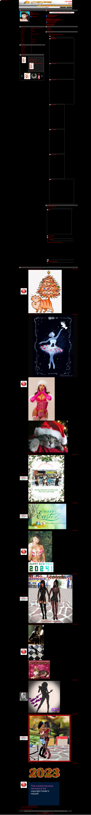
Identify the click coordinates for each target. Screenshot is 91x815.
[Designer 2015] (57, 128)
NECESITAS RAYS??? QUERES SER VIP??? (54, 20)
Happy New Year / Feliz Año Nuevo (52, 19)
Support (66, 5)
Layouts (50, 34)
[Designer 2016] (57, 153)
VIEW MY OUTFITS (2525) (52, 15)
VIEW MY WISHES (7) (51, 16)
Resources (52, 811)
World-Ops (47, 811)
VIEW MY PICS (34, 16)
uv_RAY (34, 59)
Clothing (59, 5)
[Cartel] (59, 233)
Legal (66, 811)
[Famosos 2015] (57, 178)
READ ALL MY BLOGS (51, 22)
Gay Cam (70, 2)
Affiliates (70, 5)
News (46, 5)
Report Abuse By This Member (26, 809)
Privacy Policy (42, 811)
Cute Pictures (60, 34)
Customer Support (27, 811)
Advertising (56, 811)
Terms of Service (35, 811)
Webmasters (61, 811)
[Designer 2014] (61, 103)
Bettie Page (55, 34)
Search (51, 5)
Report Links (75, 314)
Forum (62, 5)
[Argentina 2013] (61, 62)
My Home (43, 5)
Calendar (55, 5)
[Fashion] (61, 203)
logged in (59, 12)
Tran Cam (70, 3)
